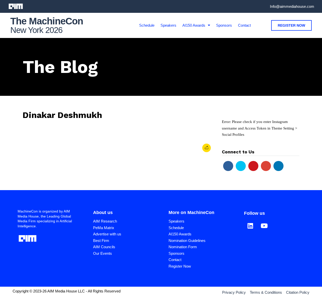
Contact (244, 25)
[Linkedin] (278, 166)
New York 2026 (36, 30)
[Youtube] (253, 166)
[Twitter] (241, 166)
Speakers (168, 25)
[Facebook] (228, 166)
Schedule (146, 25)
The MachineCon (46, 21)
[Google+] (266, 166)
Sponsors (224, 25)
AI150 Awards (193, 25)
